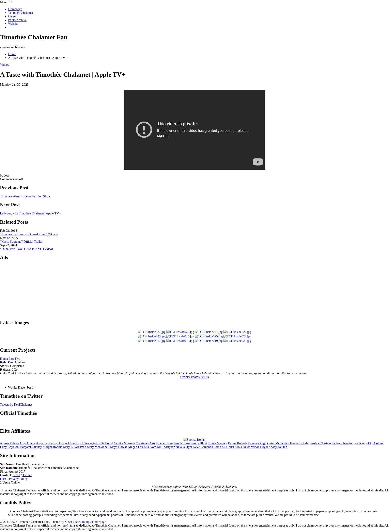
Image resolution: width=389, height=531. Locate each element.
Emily (199, 443)
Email (16, 475)
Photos (195, 377)
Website (13, 23)
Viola (242, 447)
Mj (166, 447)
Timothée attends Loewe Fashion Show (25, 196)
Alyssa (9, 443)
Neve (203, 447)
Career (12, 16)
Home (12, 54)
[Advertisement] (194, 289)
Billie (105, 443)
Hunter (299, 443)
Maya (118, 447)
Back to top (82, 521)
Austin (68, 443)
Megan (135, 447)
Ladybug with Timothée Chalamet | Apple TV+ (30, 213)
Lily (375, 443)
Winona (260, 447)
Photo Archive (17, 20)
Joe (360, 443)
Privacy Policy (18, 478)
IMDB (204, 377)
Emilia (182, 443)
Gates (278, 443)
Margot (52, 447)
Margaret (30, 447)
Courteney (145, 443)
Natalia (184, 447)
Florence (257, 443)
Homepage (15, 9)
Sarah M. (224, 447)
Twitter (27, 475)
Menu (3, 2)
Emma (217, 443)
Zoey (278, 447)
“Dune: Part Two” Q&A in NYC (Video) (26, 249)
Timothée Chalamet (20, 12)
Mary (98, 447)
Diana (164, 443)
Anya (47, 443)
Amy (27, 443)
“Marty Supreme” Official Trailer (21, 241)
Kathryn (342, 443)
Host (3, 478)
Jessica (320, 443)
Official (185, 377)
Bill (87, 443)
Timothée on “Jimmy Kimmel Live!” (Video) (29, 234)
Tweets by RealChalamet (16, 404)
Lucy (9, 447)
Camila (124, 443)
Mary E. (74, 447)
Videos (4, 64)
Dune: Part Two (10, 358)
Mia (150, 447)
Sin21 (68, 521)
